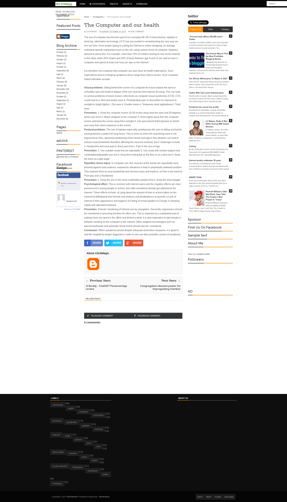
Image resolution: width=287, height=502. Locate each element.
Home (83, 3)
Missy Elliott (58, 452)
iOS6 (67, 436)
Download (141, 3)
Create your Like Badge (72, 209)
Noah (94, 460)
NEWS (59, 133)
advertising (58, 405)
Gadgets (127, 3)
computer (83, 411)
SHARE (97, 243)
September (61, 71)
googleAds (72, 422)
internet (56, 435)
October (60, 52)
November (61, 93)
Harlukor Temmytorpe (68, 183)
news (84, 457)
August (60, 63)
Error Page (229, 497)
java (89, 443)
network (73, 453)
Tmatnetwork (71, 201)
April (58, 74)
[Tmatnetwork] (61, 201)
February (60, 56)
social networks (60, 466)
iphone (78, 439)
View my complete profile (199, 254)
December (61, 89)
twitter (105, 474)
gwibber (86, 425)
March (59, 78)
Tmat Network (72, 497)
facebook (57, 421)
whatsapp (57, 483)
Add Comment (137, 32)
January (60, 85)
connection (98, 415)
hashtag (99, 429)
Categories (98, 3)
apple (71, 408)
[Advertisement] (210, 341)
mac (98, 446)
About (208, 497)
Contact (218, 497)
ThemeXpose (104, 497)
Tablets (113, 3)
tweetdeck (92, 470)
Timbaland (77, 467)
